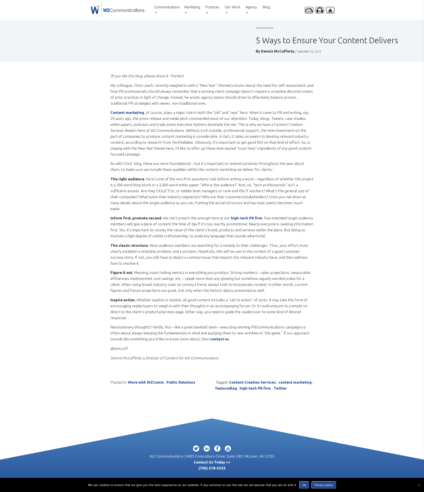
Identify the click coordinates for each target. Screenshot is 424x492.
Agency (251, 7)
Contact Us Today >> (212, 462)
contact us (219, 339)
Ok (304, 485)
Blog (266, 7)
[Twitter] (196, 449)
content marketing (295, 382)
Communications (167, 7)
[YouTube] (228, 449)
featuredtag (226, 388)
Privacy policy (323, 485)
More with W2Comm (146, 382)
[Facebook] (217, 449)
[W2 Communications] (117, 10)
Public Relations (181, 382)
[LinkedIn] (206, 449)
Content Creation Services (252, 382)
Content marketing (127, 112)
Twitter (280, 388)
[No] (418, 485)
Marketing (192, 7)
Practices (212, 7)
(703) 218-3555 (212, 468)
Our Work (232, 7)
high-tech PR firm (246, 218)
